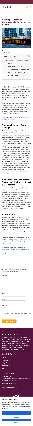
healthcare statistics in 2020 (11, 250)
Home (3, 368)
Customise (17, 417)
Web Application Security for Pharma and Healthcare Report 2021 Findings (18, 69)
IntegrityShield (6, 365)
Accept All (16, 413)
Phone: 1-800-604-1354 (9, 384)
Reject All (16, 422)
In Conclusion (13, 75)
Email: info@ (5, 387)
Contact (4, 357)
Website (4, 305)
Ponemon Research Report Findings (18, 62)
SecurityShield (6, 360)
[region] (16, 411)
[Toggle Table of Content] (28, 56)
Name (4, 293)
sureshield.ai (12, 387)
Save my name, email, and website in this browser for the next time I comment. (16, 315)
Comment (5, 275)
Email (4, 299)
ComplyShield (6, 363)
